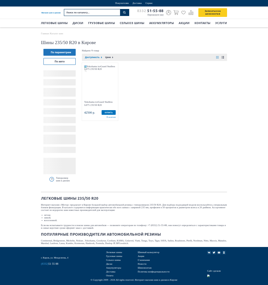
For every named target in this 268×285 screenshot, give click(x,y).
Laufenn (54, 243)
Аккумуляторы (161, 23)
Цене (108, 57)
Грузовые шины (101, 23)
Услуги (221, 23)
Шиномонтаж (145, 268)
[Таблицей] (217, 57)
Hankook (90, 243)
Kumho (69, 243)
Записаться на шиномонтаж (213, 12)
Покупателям (122, 3)
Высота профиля (53, 80)
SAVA (163, 240)
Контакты (202, 23)
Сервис (149, 3)
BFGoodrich (122, 243)
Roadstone (180, 240)
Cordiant (111, 240)
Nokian (80, 240)
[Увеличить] (85, 71)
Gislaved (129, 240)
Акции (184, 23)
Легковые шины (54, 23)
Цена (46, 136)
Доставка (137, 3)
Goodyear (101, 240)
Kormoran (79, 243)
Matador (222, 240)
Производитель (53, 109)
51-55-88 (150, 11)
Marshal (45, 243)
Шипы (47, 118)
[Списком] (223, 57)
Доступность (51, 127)
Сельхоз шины (132, 23)
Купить (109, 113)
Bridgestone (59, 240)
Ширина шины (52, 71)
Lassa (62, 243)
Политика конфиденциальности (154, 271)
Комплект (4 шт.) (53, 149)
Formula (100, 243)
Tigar (157, 240)
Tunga (144, 240)
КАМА (120, 240)
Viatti (137, 240)
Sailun (171, 240)
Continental (46, 240)
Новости (142, 264)
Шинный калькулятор (148, 252)
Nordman (197, 240)
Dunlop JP (110, 243)
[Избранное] (183, 12)
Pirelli (189, 240)
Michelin (70, 240)
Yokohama (90, 240)
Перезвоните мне (155, 15)
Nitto (206, 240)
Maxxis (213, 240)
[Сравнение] (190, 12)
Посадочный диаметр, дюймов (57, 90)
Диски (78, 23)
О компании (144, 260)
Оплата (109, 275)
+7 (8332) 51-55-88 (157, 225)
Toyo (150, 240)
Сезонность (50, 100)
